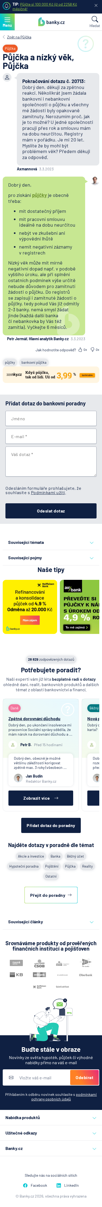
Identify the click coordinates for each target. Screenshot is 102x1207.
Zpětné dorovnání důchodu (34, 718)
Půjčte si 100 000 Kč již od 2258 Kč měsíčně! (45, 6)
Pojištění (51, 866)
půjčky (39, 195)
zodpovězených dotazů (51, 659)
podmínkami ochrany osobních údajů (64, 1096)
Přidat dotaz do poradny (51, 825)
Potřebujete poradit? (51, 670)
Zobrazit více (36, 798)
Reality (87, 866)
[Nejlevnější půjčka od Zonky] (51, 375)
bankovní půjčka (34, 362)
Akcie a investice (31, 856)
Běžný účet (75, 856)
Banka (55, 856)
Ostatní (51, 876)
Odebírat (84, 1077)
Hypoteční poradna (24, 866)
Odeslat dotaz (51, 510)
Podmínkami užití (48, 492)
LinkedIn (71, 1185)
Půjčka (70, 866)
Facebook (39, 1185)
